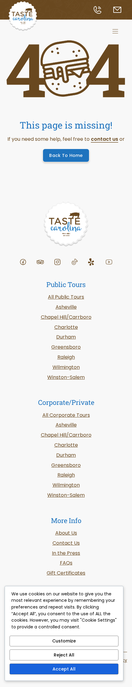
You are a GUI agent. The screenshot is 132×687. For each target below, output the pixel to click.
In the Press (66, 553)
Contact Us (66, 543)
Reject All (64, 655)
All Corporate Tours (66, 415)
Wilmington (66, 367)
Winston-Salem (66, 495)
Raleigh (66, 474)
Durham (66, 455)
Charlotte (66, 445)
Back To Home (66, 155)
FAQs (66, 562)
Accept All (64, 669)
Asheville (66, 424)
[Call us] (102, 10)
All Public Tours (66, 296)
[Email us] (119, 10)
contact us (104, 139)
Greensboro (66, 347)
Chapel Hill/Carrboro (66, 434)
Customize (64, 641)
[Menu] (115, 31)
